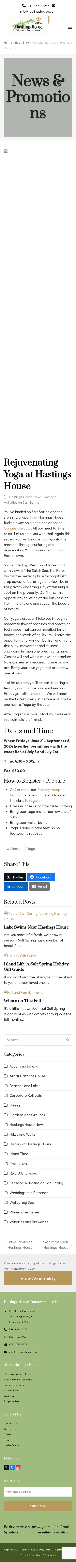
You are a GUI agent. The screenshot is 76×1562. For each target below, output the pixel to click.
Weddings (9, 1395)
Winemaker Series (25, 1212)
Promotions (19, 1163)
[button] (70, 28)
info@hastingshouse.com (38, 11)
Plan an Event (12, 1390)
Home (8, 42)
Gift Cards (10, 1428)
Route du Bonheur (14, 1385)
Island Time (19, 1153)
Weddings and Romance (29, 1192)
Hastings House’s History (18, 1374)
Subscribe (38, 1506)
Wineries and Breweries (29, 1222)
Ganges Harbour (17, 528)
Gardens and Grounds (27, 1115)
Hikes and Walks (22, 1134)
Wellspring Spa (22, 1202)
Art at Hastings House (27, 1076)
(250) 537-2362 (18, 1336)
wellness (13, 848)
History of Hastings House (30, 1144)
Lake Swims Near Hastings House (36, 927)
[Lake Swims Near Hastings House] (38, 915)
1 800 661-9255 (38, 6)
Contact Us (10, 1423)
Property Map (12, 1401)
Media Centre (11, 1445)
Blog (17, 42)
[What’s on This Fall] (23, 992)
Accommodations (24, 1066)
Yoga (31, 848)
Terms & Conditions (46, 1555)
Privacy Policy (27, 1555)
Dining (15, 1105)
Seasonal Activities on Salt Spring (36, 1183)
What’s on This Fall (22, 1001)
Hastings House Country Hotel (35, 1549)
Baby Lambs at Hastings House (18, 1245)
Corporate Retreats (26, 1095)
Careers (8, 1434)
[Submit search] (67, 1040)
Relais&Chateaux (23, 1173)
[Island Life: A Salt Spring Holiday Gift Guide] (20, 955)
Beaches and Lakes (25, 1085)
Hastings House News (25, 497)
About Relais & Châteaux (18, 1379)
